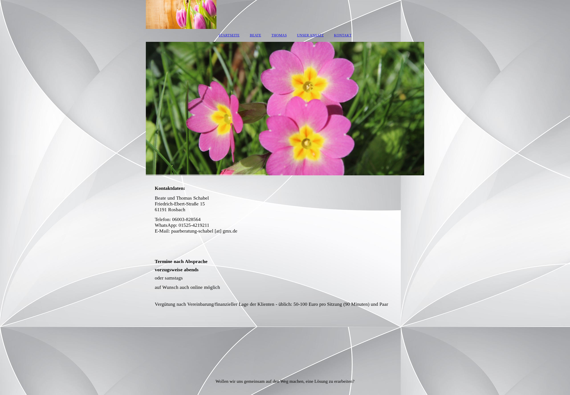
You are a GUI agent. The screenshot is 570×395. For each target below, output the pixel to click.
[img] (285, 14)
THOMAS (279, 35)
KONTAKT (343, 35)
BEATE (255, 35)
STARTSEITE (229, 35)
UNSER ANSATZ (310, 35)
